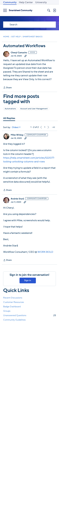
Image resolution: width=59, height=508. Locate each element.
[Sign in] (54, 10)
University (41, 2)
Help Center (26, 2)
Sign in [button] (27, 280)
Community (10, 2)
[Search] (49, 10)
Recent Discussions (12, 297)
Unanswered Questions (29, 315)
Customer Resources (13, 302)
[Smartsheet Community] (20, 10)
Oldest (15, 127)
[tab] (9, 118)
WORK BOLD (45, 252)
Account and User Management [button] (34, 108)
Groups (6, 310)
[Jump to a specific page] (53, 127)
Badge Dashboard (12, 306)
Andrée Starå (17, 198)
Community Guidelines (14, 319)
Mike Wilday (17, 135)
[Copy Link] (25, 55)
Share (7, 87)
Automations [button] (10, 108)
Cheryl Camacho (19, 52)
